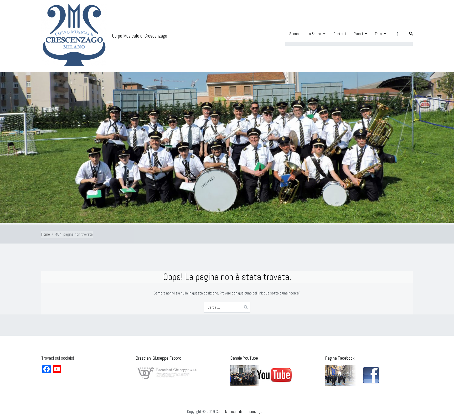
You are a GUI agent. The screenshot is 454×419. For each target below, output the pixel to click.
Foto (378, 33)
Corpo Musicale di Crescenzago (139, 36)
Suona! (294, 33)
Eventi (358, 33)
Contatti (339, 33)
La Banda (314, 33)
